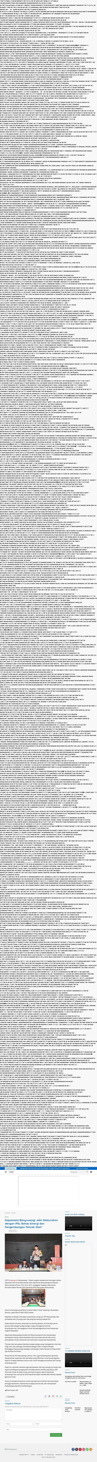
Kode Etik (40, 1454)
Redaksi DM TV (12, 1230)
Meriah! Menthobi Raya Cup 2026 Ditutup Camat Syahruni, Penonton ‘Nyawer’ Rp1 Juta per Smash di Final (86, 1392)
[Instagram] (83, 1449)
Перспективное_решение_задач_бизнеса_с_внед (86, 1383)
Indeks (11, 1172)
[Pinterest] (80, 1449)
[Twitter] (76, 1449)
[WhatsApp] (87, 1449)
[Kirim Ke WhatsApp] (60, 1396)
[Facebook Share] (45, 1396)
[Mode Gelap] (91, 1172)
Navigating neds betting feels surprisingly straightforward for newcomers (78, 1377)
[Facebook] (73, 1449)
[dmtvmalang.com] (11, 1449)
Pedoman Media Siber (71, 1454)
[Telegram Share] (57, 1396)
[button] (87, 1171)
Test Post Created (59, 1168)
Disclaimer (59, 1454)
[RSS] (90, 1449)
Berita (7, 1217)
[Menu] (6, 1172)
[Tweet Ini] (49, 1396)
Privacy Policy (49, 1454)
